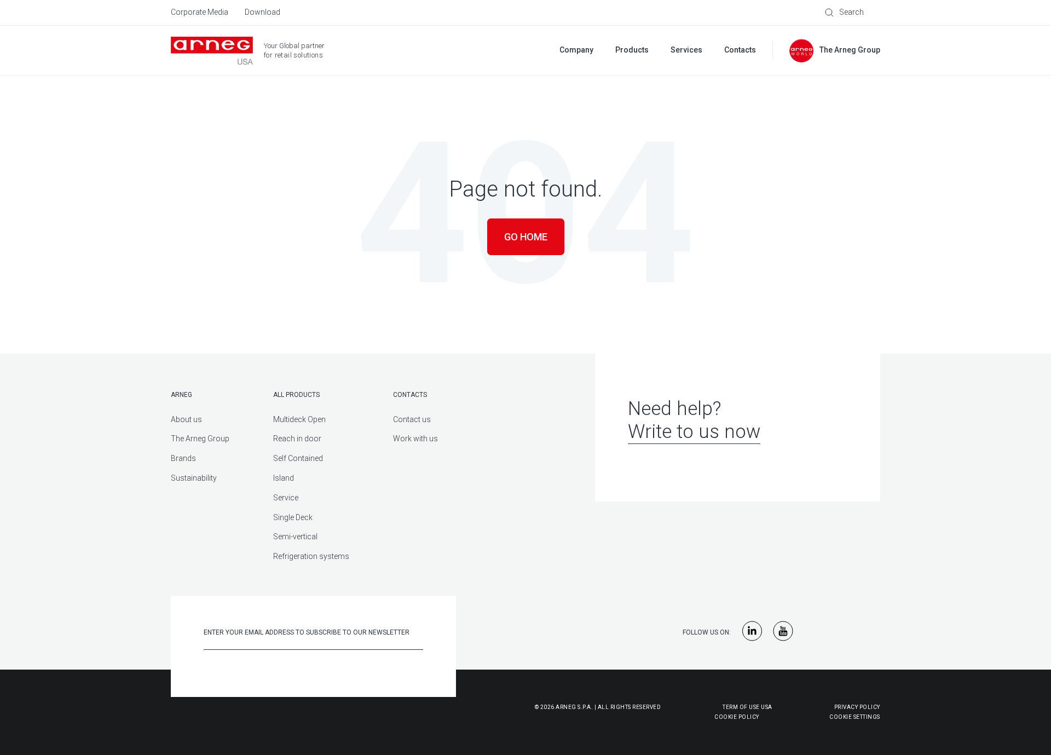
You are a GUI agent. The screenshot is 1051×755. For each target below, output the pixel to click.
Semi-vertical (295, 536)
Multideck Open (299, 419)
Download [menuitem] (262, 12)
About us (186, 419)
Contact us (412, 419)
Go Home (525, 237)
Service (285, 497)
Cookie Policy (683, 717)
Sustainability (194, 478)
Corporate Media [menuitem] (199, 12)
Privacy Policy (857, 707)
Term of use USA (747, 707)
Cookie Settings (854, 717)
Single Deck (293, 517)
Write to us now (694, 431)
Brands (183, 458)
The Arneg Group (200, 438)
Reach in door (297, 438)
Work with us (415, 438)
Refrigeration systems (311, 556)
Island (283, 478)
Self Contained (298, 458)
